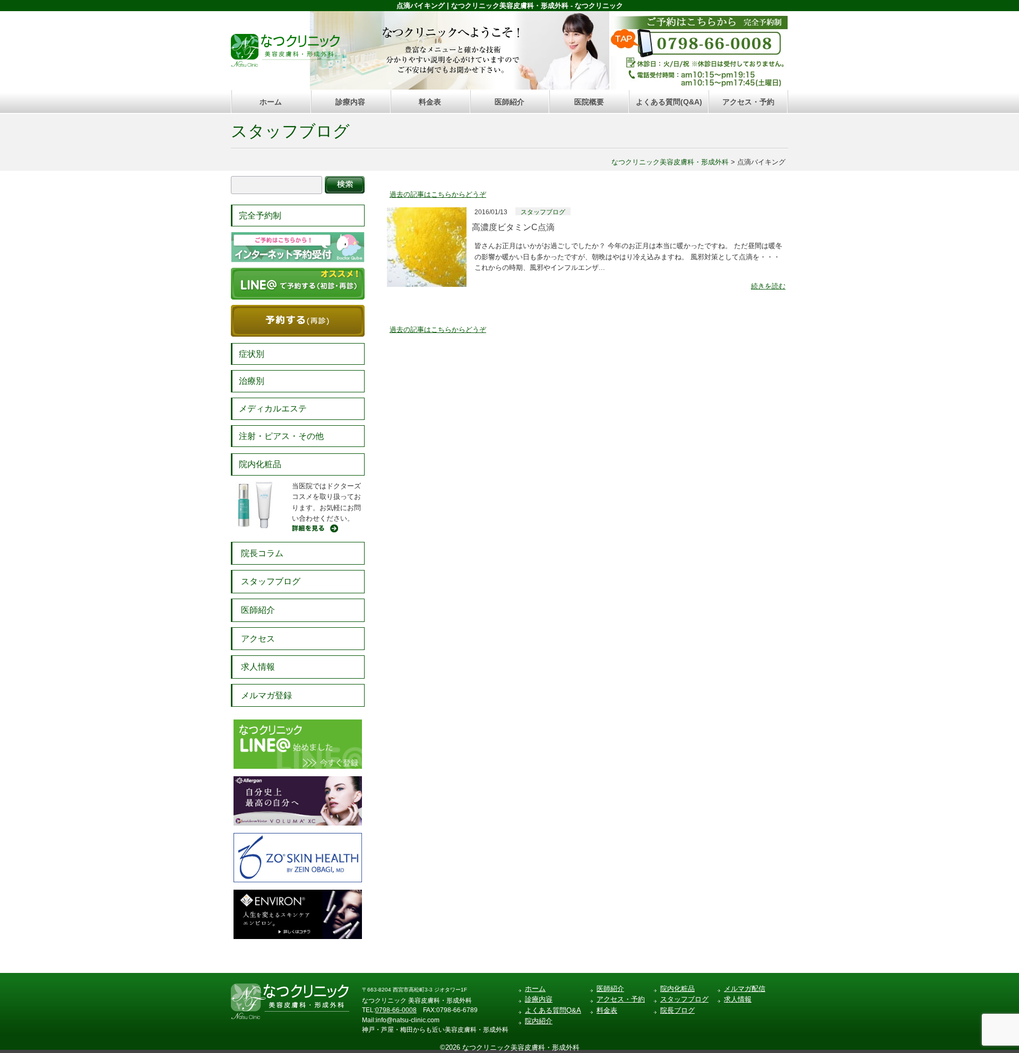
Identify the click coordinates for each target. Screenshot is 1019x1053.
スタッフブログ (290, 131)
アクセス (258, 638)
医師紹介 (509, 102)
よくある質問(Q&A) (669, 102)
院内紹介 (538, 1021)
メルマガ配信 (744, 989)
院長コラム (262, 553)
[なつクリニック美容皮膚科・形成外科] (285, 48)
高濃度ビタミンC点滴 (513, 227)
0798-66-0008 (396, 1010)
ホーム (271, 102)
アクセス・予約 (748, 102)
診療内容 (350, 102)
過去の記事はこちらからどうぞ (438, 194)
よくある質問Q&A (553, 1010)
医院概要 (589, 102)
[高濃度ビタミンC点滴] (427, 212)
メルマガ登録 (266, 695)
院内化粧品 (260, 464)
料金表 (430, 102)
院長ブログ (677, 1010)
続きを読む (768, 286)
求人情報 (258, 666)
